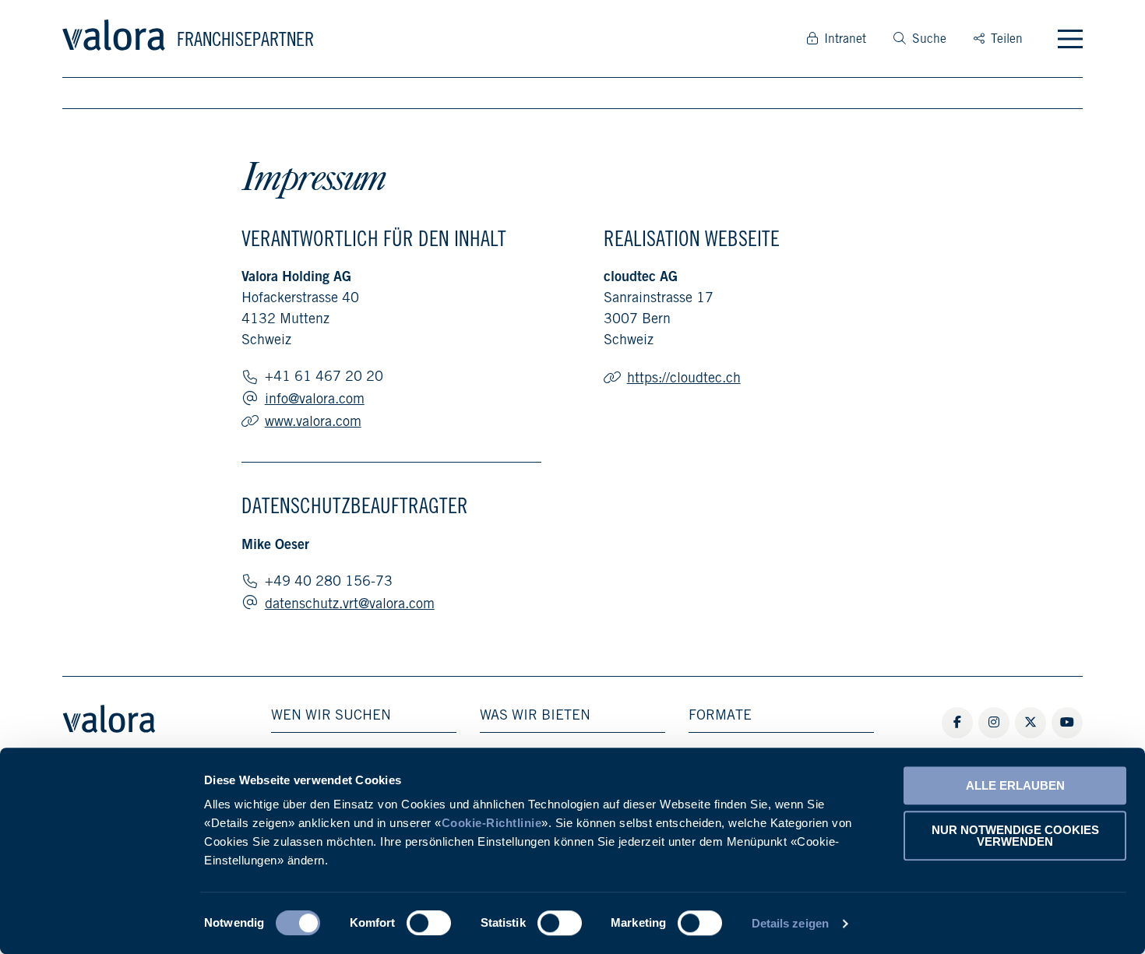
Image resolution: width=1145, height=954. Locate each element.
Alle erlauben (1015, 785)
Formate (720, 715)
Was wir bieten (535, 715)
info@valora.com (315, 398)
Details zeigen (790, 923)
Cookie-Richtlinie (492, 822)
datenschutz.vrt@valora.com (350, 603)
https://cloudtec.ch (684, 377)
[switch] (429, 922)
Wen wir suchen (331, 715)
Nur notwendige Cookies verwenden (1015, 835)
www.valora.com (313, 421)
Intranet (845, 38)
